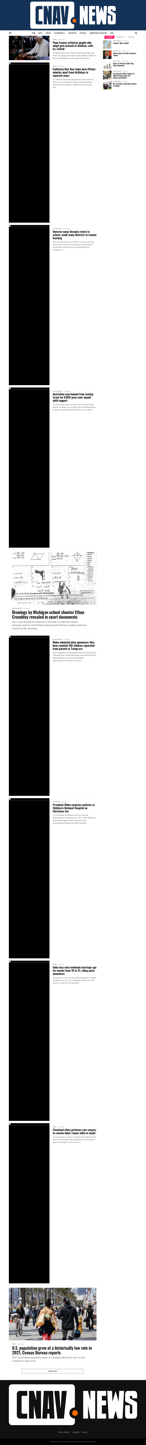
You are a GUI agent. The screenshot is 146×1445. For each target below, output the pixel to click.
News (112, 33)
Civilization (72, 33)
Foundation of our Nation (98, 33)
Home (33, 33)
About (40, 33)
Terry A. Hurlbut (64, 1432)
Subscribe (75, 1432)
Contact (48, 33)
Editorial (83, 33)
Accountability (59, 33)
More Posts (52, 1371)
